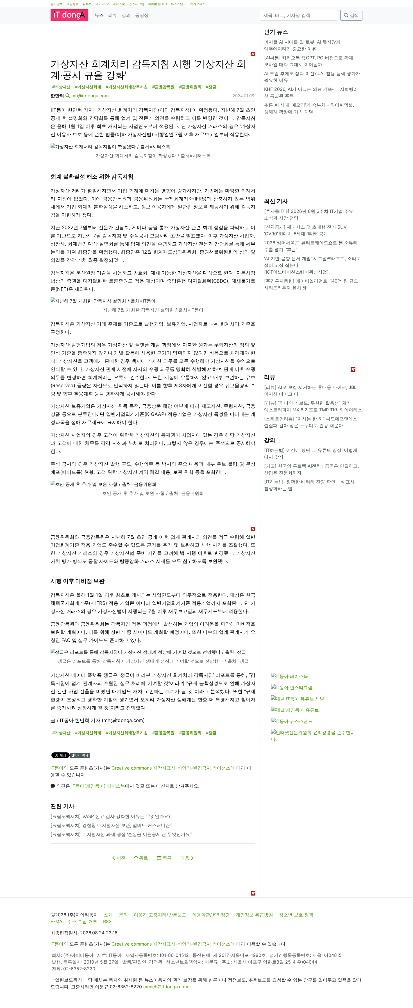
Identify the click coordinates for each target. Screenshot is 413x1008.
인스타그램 (136, 4)
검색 (353, 15)
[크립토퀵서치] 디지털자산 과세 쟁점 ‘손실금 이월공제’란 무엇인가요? (121, 834)
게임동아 (73, 4)
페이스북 (119, 4)
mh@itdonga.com (90, 95)
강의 (126, 15)
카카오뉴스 (197, 4)
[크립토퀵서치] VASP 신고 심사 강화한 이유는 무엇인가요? (111, 816)
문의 (123, 914)
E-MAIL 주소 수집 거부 (74, 921)
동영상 (142, 15)
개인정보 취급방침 (254, 914)
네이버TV (102, 4)
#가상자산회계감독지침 (127, 86)
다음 (185, 858)
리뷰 (112, 15)
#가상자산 (61, 86)
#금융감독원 (163, 86)
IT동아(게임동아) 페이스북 (98, 786)
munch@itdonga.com (165, 986)
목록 (166, 858)
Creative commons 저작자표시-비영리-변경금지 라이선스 (171, 768)
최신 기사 (276, 201)
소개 (108, 914)
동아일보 (57, 4)
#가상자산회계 (88, 86)
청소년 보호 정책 (296, 914)
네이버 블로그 (157, 4)
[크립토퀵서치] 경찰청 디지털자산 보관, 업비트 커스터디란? (111, 825)
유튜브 (87, 4)
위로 (143, 858)
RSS (107, 921)
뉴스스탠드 (178, 4)
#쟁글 (211, 86)
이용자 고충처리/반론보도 (160, 914)
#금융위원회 (190, 86)
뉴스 (99, 15)
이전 (120, 858)
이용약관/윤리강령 (211, 914)
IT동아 (57, 768)
